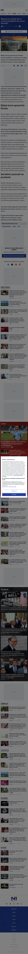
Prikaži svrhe (14, 491)
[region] (14, 477)
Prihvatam (14, 494)
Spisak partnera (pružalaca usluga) (9, 486)
